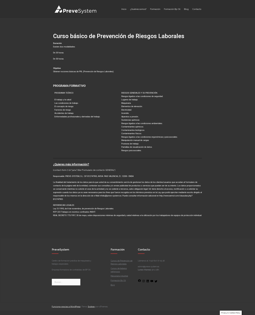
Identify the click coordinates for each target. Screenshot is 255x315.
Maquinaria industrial (119, 276)
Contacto (196, 9)
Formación (155, 9)
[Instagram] (143, 282)
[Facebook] (139, 282)
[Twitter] (156, 282)
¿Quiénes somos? (138, 9)
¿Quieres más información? (71, 164)
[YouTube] (151, 282)
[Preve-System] (76, 9)
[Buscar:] (66, 282)
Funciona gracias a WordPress (66, 306)
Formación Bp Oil (172, 9)
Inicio (124, 9)
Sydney (91, 306)
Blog (186, 9)
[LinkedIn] (147, 282)
